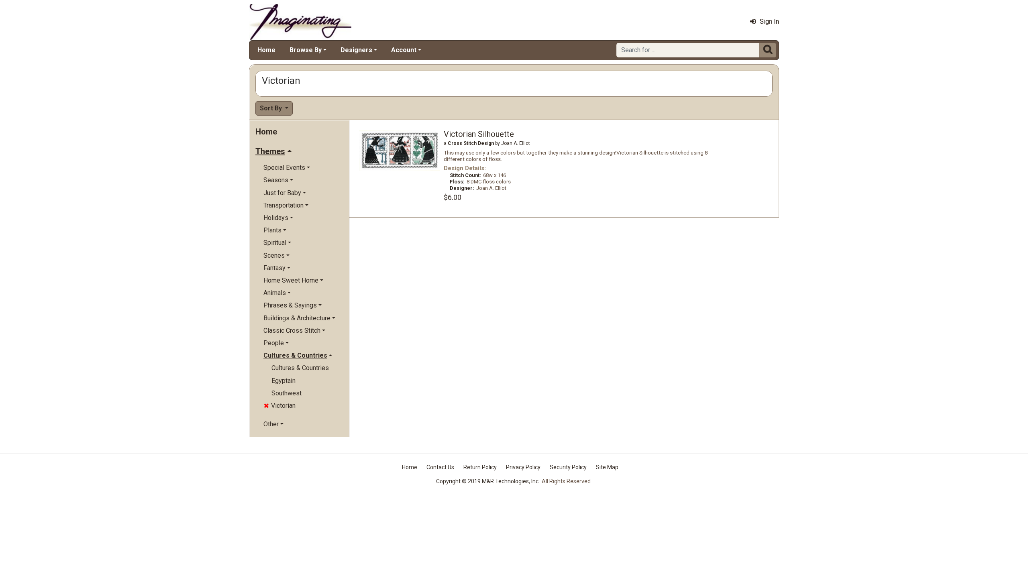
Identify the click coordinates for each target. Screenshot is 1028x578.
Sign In (769, 21)
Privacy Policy (523, 467)
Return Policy (480, 467)
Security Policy (568, 467)
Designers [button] (356, 50)
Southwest (286, 393)
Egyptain (283, 381)
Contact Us (440, 467)
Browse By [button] (306, 50)
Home (266, 50)
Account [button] (403, 50)
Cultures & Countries (300, 368)
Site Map (607, 467)
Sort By (272, 108)
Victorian (280, 405)
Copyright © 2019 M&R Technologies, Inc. (488, 481)
